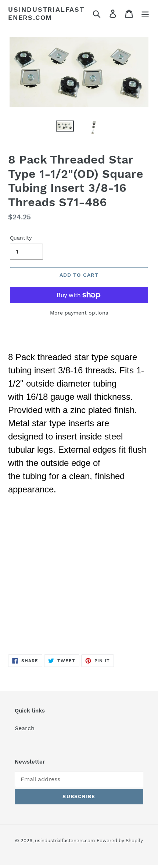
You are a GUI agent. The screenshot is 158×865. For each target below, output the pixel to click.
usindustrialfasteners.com (46, 13)
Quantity (21, 238)
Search (25, 728)
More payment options (79, 313)
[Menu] (145, 13)
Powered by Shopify (120, 840)
